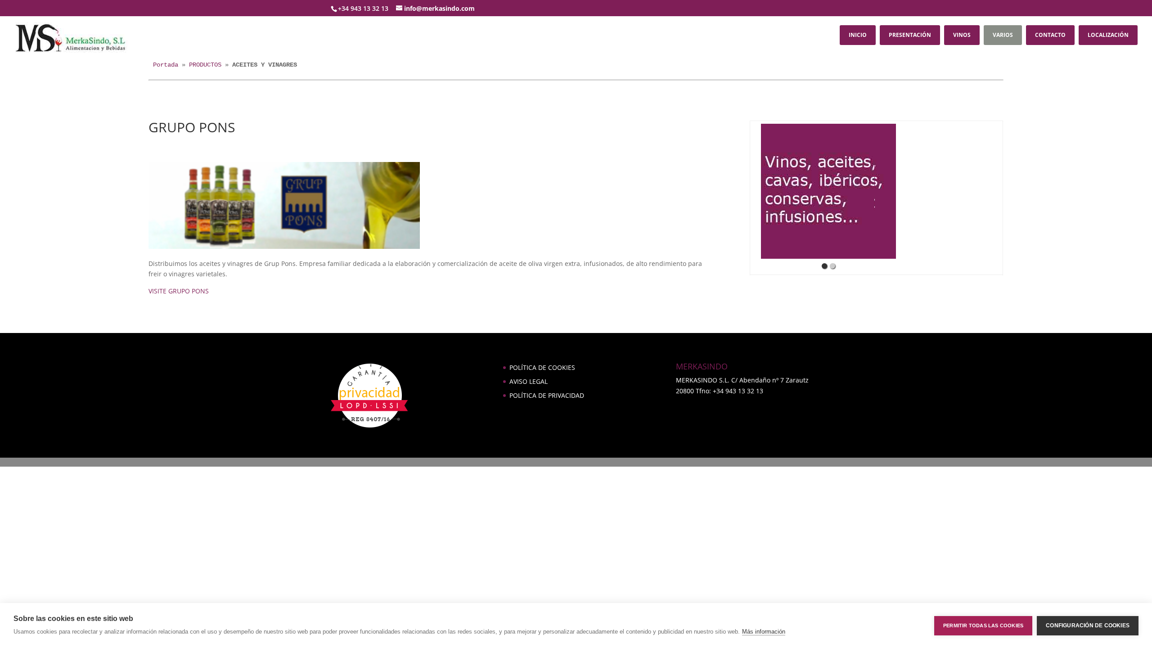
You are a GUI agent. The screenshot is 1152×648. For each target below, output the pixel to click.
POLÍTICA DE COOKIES (542, 367)
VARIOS (1003, 35)
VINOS (962, 35)
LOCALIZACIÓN (1108, 35)
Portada (165, 64)
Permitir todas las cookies (983, 625)
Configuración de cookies (1088, 625)
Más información (763, 631)
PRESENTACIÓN (910, 35)
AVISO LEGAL (528, 381)
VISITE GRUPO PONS (178, 291)
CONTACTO (1050, 35)
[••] (828, 191)
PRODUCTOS (205, 64)
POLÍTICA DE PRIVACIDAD (546, 395)
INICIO (858, 35)
